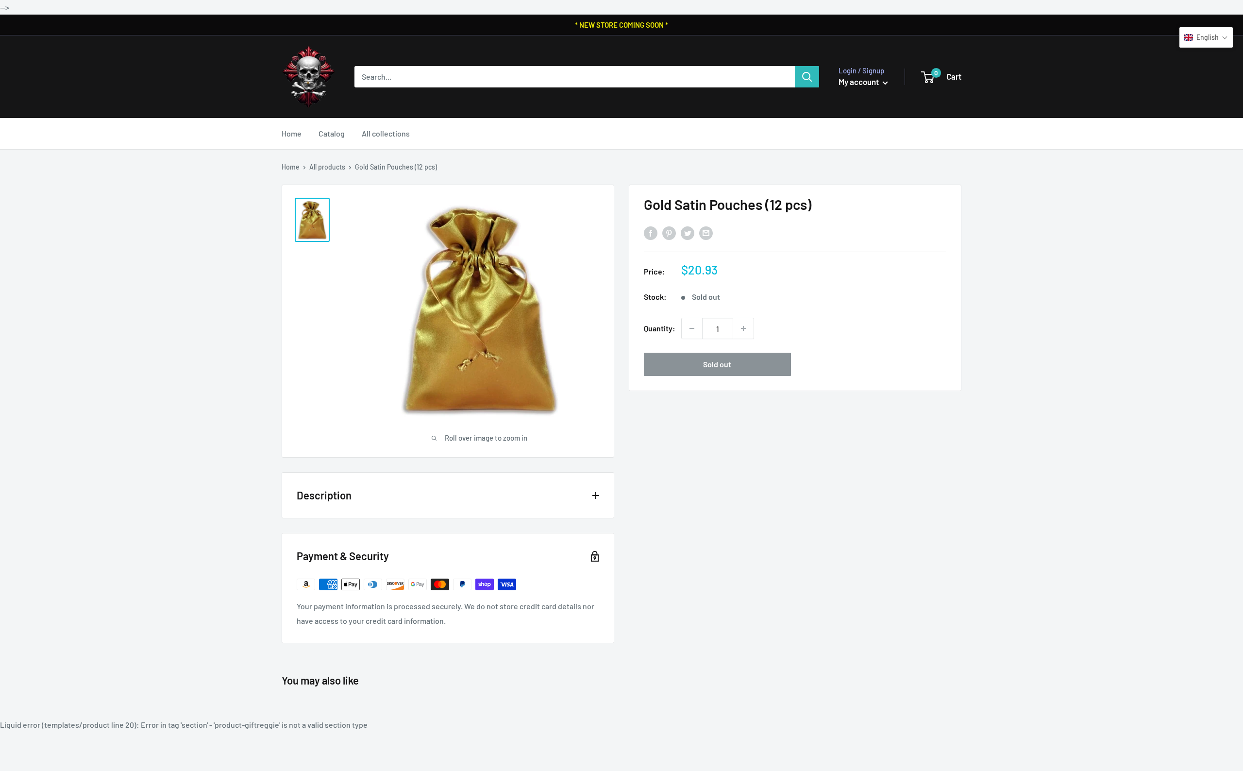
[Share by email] (706, 232)
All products (327, 167)
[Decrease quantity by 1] (692, 328)
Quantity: (659, 328)
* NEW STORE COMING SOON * (621, 24)
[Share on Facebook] (650, 232)
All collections (386, 133)
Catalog (332, 133)
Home (292, 133)
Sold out (717, 364)
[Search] (807, 76)
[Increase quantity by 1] (743, 328)
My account (859, 81)
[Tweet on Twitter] (687, 232)
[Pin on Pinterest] (669, 232)
